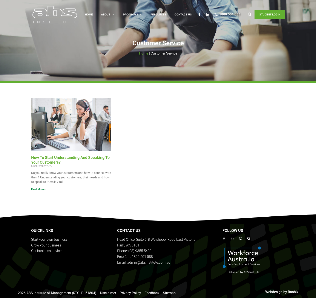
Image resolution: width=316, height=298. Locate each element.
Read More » (38, 189)
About (105, 14)
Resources (158, 14)
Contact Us (183, 14)
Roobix (293, 292)
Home (89, 14)
